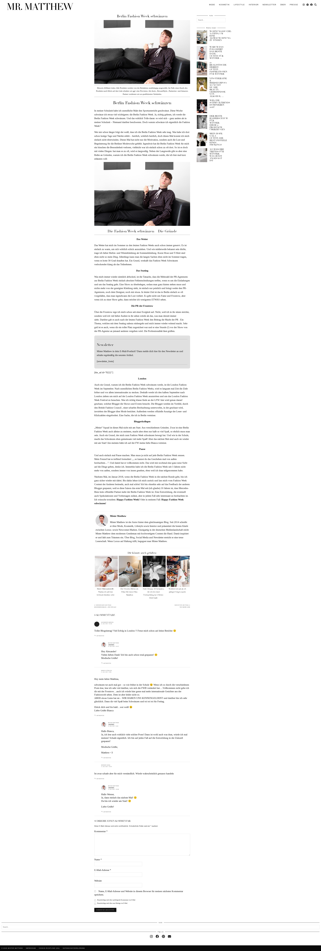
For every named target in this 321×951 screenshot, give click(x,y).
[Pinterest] (307, 4)
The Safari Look (182, 606)
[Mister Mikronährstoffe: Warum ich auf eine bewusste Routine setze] (106, 571)
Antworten (100, 635)
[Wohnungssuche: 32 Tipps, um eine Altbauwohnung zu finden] (202, 37)
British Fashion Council (109, 407)
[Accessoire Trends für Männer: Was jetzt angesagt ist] (202, 155)
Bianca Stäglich (106, 670)
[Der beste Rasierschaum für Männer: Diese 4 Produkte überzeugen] (202, 122)
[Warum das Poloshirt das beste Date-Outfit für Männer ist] (202, 53)
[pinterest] (163, 936)
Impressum (31, 948)
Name (98, 859)
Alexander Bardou (107, 622)
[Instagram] (304, 4)
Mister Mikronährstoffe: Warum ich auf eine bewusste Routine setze (105, 592)
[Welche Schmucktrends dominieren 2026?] (202, 106)
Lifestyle (239, 5)
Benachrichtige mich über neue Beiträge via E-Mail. (112, 903)
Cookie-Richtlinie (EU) (49, 948)
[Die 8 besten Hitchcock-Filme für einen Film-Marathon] (130, 571)
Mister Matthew (113, 643)
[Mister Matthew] (40, 6)
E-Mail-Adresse (102, 870)
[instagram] (151, 936)
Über (283, 5)
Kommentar (101, 831)
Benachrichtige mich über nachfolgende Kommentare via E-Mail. (116, 900)
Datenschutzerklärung (74, 948)
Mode (212, 5)
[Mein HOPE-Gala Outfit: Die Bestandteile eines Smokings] (202, 139)
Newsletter (269, 5)
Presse (294, 5)
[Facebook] (311, 4)
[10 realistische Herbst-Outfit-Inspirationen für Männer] (202, 68)
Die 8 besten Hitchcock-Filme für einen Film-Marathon (130, 592)
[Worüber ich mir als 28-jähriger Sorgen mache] (178, 571)
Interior (254, 5)
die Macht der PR (170, 319)
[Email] (169, 936)
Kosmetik (224, 5)
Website (98, 880)
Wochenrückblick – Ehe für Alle (105, 606)
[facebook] (157, 936)
